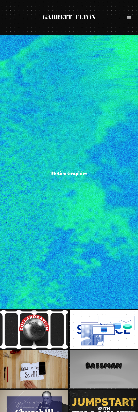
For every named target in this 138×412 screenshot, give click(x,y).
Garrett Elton (69, 17)
